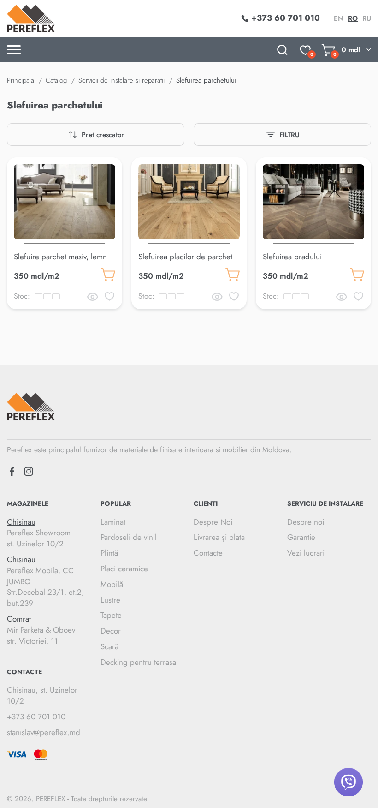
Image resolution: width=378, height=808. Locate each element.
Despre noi (305, 521)
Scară (109, 646)
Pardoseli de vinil (128, 537)
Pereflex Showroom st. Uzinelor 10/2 (39, 533)
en (338, 18)
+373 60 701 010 (36, 716)
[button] (64, 241)
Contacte (208, 552)
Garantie (301, 537)
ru (366, 18)
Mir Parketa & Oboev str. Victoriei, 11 (41, 630)
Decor (110, 630)
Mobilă (111, 584)
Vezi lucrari (306, 552)
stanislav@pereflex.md (43, 732)
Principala (20, 80)
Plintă (109, 552)
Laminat (112, 521)
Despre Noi (213, 521)
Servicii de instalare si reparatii (121, 80)
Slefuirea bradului (292, 256)
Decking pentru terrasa (138, 662)
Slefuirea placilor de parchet (185, 256)
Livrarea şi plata (219, 537)
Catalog (56, 80)
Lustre (110, 599)
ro (353, 18)
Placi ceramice (124, 568)
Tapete (111, 615)
